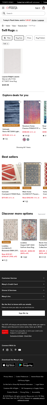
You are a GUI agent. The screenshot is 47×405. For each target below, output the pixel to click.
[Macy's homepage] (3, 26)
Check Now (27, 336)
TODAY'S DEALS (7, 2)
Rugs (14, 25)
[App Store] (9, 365)
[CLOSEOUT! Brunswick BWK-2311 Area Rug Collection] (11, 230)
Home (8, 25)
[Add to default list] (19, 102)
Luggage (40, 20)
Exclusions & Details (16, 336)
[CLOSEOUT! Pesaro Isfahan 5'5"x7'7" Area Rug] (32, 174)
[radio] (24, 139)
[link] (12, 81)
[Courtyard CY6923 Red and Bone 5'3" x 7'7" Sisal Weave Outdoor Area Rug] (12, 174)
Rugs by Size (22, 25)
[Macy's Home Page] (11, 7)
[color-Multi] (24, 139)
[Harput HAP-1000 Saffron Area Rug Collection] (29, 230)
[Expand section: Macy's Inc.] (23, 296)
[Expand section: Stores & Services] (23, 290)
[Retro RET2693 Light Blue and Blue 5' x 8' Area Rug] (12, 112)
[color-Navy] (28, 139)
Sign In (37, 8)
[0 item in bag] (43, 7)
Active (34, 20)
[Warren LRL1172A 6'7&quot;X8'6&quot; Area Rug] (12, 61)
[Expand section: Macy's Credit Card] (23, 284)
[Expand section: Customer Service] (23, 278)
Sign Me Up (23, 313)
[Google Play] (26, 365)
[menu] (3, 7)
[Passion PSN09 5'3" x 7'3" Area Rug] (32, 112)
